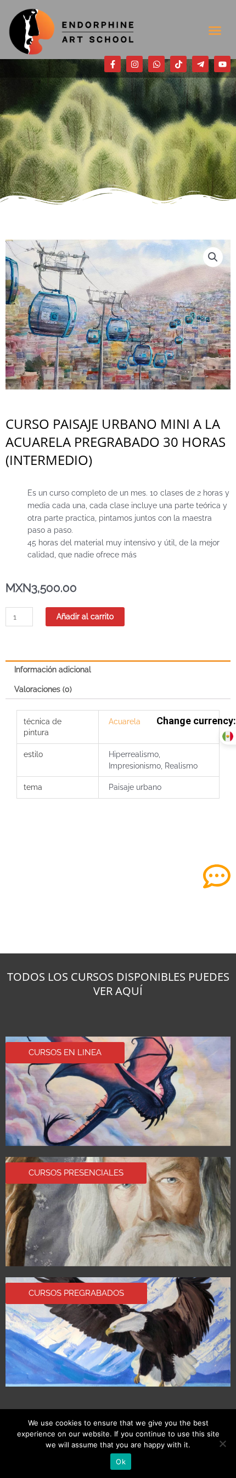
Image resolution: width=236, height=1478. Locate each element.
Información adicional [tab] (52, 669)
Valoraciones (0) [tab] (43, 689)
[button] (215, 30)
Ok (121, 1461)
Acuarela (125, 721)
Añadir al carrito (85, 616)
